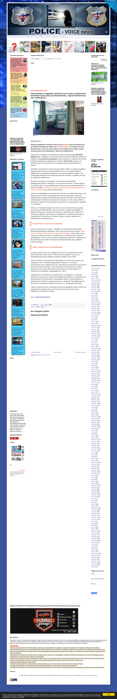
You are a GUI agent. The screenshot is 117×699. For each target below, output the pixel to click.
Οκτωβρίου (94, 287)
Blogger (95, 675)
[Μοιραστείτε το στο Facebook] (49, 305)
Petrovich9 (86, 675)
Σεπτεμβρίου (94, 289)
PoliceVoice (22, 7)
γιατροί (66, 144)
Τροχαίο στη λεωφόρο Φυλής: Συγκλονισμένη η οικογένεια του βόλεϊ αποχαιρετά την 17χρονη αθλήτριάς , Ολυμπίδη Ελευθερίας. (18, 87)
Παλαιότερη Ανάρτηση (80, 352)
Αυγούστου (94, 268)
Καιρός (105, 186)
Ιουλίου (93, 270)
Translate (58, 58)
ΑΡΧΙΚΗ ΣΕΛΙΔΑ (13, 36)
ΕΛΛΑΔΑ (48, 36)
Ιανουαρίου (94, 282)
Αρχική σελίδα (57, 352)
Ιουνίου (93, 272)
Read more (17, 70)
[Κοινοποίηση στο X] (48, 305)
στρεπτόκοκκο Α (63, 147)
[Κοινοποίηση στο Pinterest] (51, 305)
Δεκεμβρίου (94, 283)
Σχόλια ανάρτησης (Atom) (43, 354)
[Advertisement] (58, 76)
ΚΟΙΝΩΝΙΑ (41, 36)
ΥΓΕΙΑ (26, 36)
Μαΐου (92, 274)
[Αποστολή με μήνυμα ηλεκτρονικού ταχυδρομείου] (45, 305)
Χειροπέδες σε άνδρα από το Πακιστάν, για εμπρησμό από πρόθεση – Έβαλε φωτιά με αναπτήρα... (17, 110)
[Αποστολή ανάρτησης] (42, 304)
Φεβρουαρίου (94, 280)
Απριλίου (93, 276)
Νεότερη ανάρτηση (35, 352)
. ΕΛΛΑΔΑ (37, 306)
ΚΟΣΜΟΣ (55, 36)
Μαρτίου (93, 278)
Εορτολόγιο (100, 216)
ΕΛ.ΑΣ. (21, 36)
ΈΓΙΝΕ (109, 694)
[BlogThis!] (46, 305)
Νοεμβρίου (93, 285)
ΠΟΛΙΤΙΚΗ (33, 36)
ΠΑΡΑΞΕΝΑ (63, 36)
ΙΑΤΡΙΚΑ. (43, 306)
